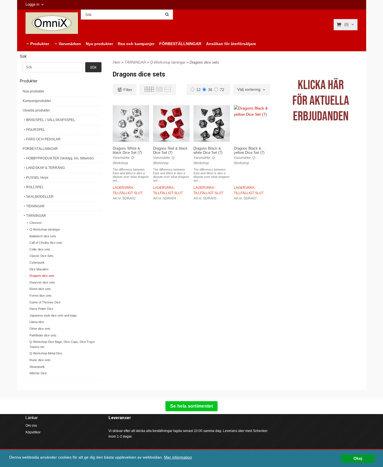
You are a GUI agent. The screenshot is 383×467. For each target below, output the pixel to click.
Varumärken (70, 43)
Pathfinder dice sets (42, 335)
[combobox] (251, 89)
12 (198, 89)
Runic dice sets (39, 360)
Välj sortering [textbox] (248, 89)
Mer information (178, 457)
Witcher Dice (38, 373)
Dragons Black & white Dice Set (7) (207, 150)
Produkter (39, 43)
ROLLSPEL (35, 187)
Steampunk (37, 366)
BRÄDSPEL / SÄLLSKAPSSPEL (50, 120)
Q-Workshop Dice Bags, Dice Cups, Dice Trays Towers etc (62, 344)
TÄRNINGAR (36, 216)
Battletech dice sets (42, 236)
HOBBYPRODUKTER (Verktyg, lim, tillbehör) (60, 158)
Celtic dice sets (39, 249)
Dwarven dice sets (42, 282)
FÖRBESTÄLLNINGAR (180, 43)
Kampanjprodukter (37, 101)
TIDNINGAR (35, 206)
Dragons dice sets (41, 275)
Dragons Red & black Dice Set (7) (170, 150)
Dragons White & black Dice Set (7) (127, 150)
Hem (116, 62)
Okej (358, 458)
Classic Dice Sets (41, 255)
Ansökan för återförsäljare (231, 43)
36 (210, 89)
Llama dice (36, 322)
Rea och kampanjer (136, 43)
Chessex (35, 222)
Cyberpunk (37, 262)
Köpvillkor (33, 432)
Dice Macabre (39, 269)
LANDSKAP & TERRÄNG (45, 168)
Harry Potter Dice (41, 308)
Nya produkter (99, 43)
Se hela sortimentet (191, 406)
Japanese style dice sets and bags (53, 315)
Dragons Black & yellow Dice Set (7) (249, 150)
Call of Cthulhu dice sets (45, 242)
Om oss (31, 425)
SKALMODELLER (40, 197)
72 (222, 89)
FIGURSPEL (35, 130)
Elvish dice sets (40, 289)
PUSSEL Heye (37, 178)
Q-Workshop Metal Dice (45, 353)
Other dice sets (39, 328)
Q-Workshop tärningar (44, 229)
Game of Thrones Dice (45, 302)
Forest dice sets (40, 295)
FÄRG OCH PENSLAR (43, 139)
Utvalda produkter (36, 110)
